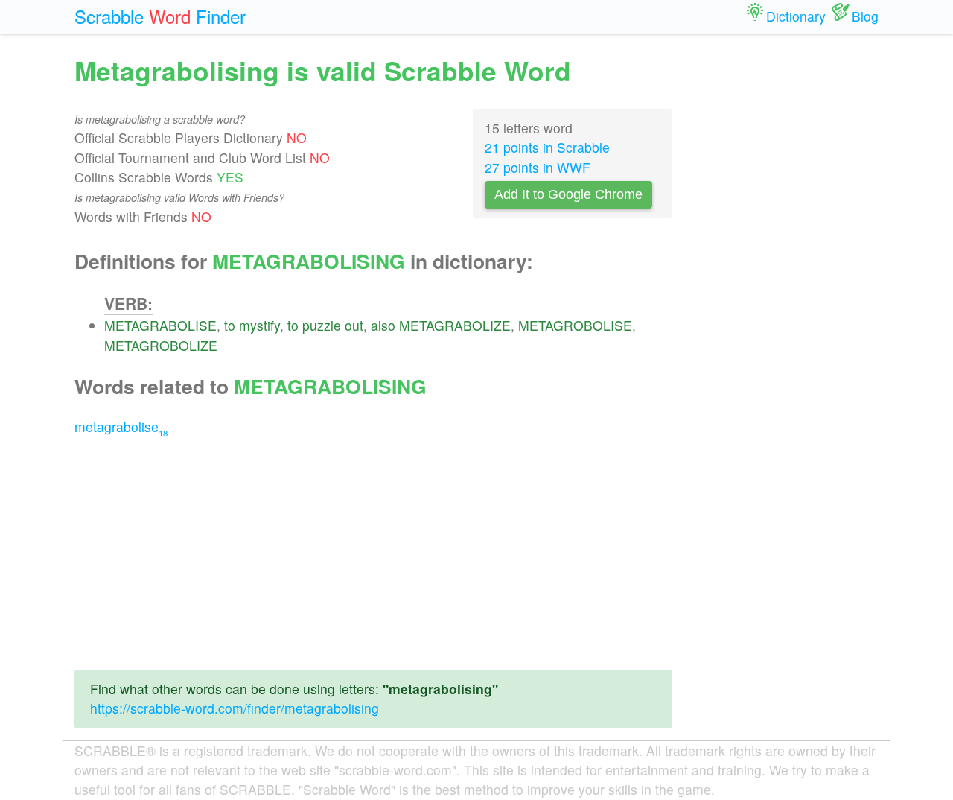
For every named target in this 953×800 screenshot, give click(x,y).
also (383, 325)
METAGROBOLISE (575, 325)
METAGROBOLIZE (160, 345)
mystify (259, 325)
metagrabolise (121, 426)
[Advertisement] (373, 553)
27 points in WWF (537, 167)
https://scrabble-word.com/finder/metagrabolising (234, 708)
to (229, 325)
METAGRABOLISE (160, 325)
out (354, 325)
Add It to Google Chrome (568, 194)
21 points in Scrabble (547, 147)
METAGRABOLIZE (455, 325)
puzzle (321, 325)
